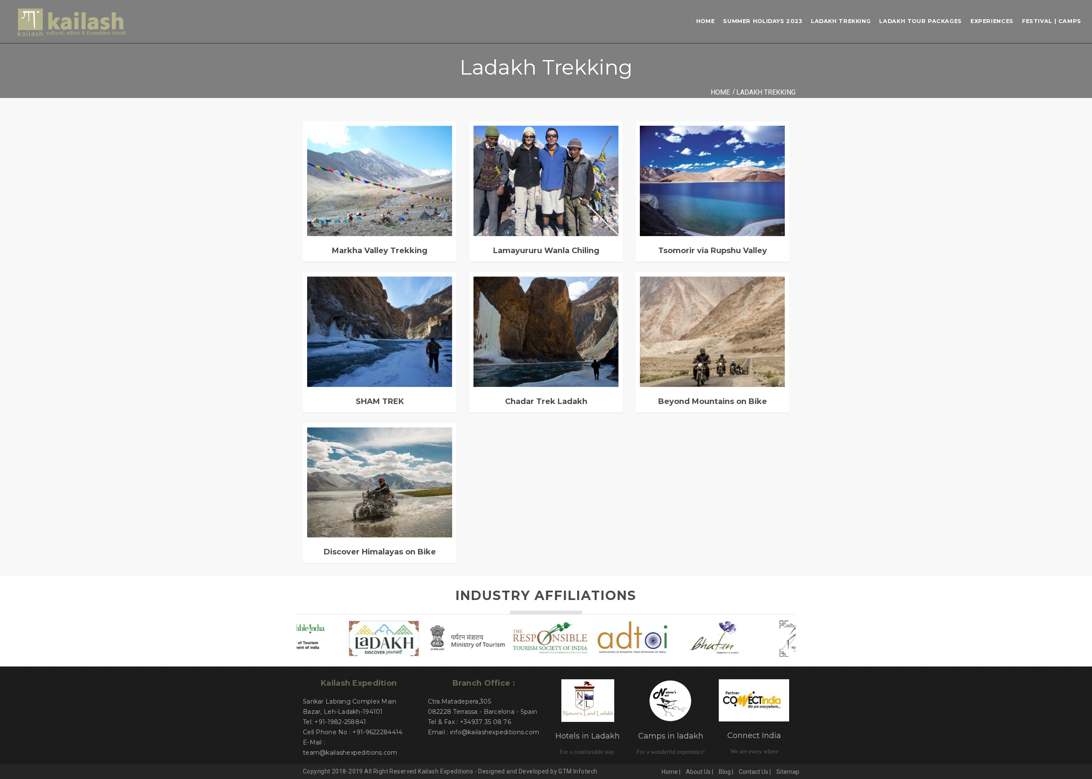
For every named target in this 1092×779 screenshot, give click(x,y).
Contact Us (753, 771)
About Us (698, 771)
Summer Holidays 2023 (762, 21)
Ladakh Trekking (841, 21)
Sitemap (787, 771)
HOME (720, 92)
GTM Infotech (577, 771)
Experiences (992, 21)
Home (705, 21)
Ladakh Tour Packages (920, 21)
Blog (725, 771)
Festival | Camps (1051, 21)
